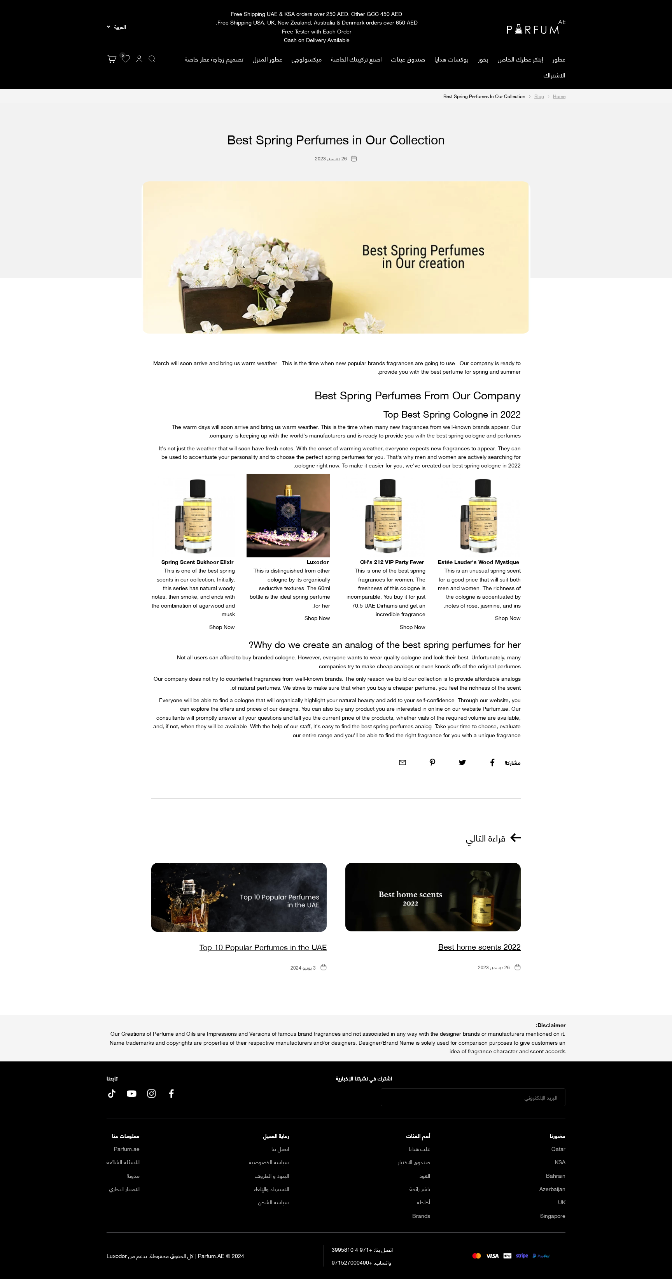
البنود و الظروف (272, 1175)
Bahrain (555, 1175)
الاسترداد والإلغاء (271, 1188)
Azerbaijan (552, 1188)
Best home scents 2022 (479, 946)
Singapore (552, 1215)
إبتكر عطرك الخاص (520, 58)
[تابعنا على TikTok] (112, 1093)
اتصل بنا (280, 1148)
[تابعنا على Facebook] (171, 1093)
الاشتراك (554, 74)
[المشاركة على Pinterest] (432, 762)
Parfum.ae (127, 1148)
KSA (560, 1162)
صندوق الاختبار (414, 1162)
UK (561, 1202)
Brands (421, 1215)
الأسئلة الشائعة (123, 1162)
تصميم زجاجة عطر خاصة (214, 58)
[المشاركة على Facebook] (492, 762)
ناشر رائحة (420, 1188)
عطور (559, 59)
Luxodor (117, 1255)
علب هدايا (419, 1148)
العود (425, 1175)
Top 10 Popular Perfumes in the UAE (263, 946)
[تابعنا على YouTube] (131, 1093)
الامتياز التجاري (124, 1188)
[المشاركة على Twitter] (462, 762)
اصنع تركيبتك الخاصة (356, 58)
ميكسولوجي (307, 58)
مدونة (133, 1175)
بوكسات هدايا (451, 58)
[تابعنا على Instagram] (151, 1093)
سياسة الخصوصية (269, 1162)
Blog (539, 95)
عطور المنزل (267, 59)
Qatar (558, 1148)
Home (559, 96)
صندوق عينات (408, 58)
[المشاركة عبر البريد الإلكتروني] (402, 762)
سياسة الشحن (273, 1202)
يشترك (357, 1097)
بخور (483, 58)
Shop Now (222, 626)
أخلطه (423, 1202)
